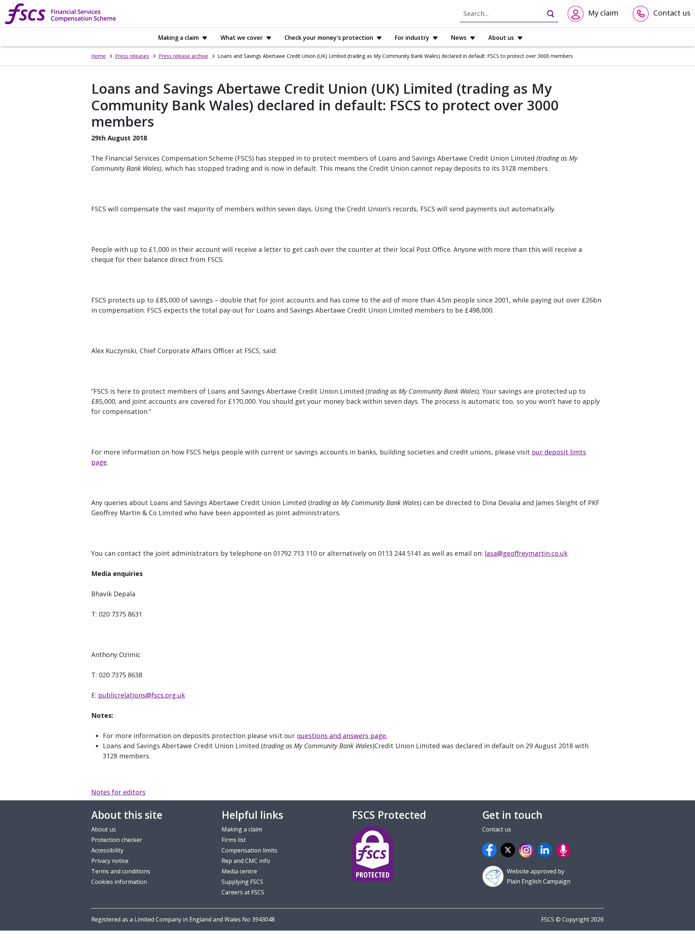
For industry (413, 38)
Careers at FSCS (243, 892)
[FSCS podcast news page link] (564, 850)
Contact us (496, 829)
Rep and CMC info (246, 861)
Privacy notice (110, 861)
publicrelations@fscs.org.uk (141, 695)
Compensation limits (249, 850)
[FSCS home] (60, 14)
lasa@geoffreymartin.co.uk (526, 553)
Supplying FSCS (242, 882)
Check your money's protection (330, 38)
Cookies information (119, 882)
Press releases (132, 55)
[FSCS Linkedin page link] (546, 850)
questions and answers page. (342, 735)
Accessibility (107, 850)
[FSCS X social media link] (509, 850)
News (459, 38)
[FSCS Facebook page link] (490, 850)
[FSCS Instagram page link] (527, 850)
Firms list (234, 840)
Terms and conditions (120, 871)
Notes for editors (118, 792)
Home (98, 55)
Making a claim (179, 38)
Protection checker (116, 840)
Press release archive (183, 55)
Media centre (239, 871)
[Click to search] (547, 13)
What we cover (242, 38)
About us (501, 38)
